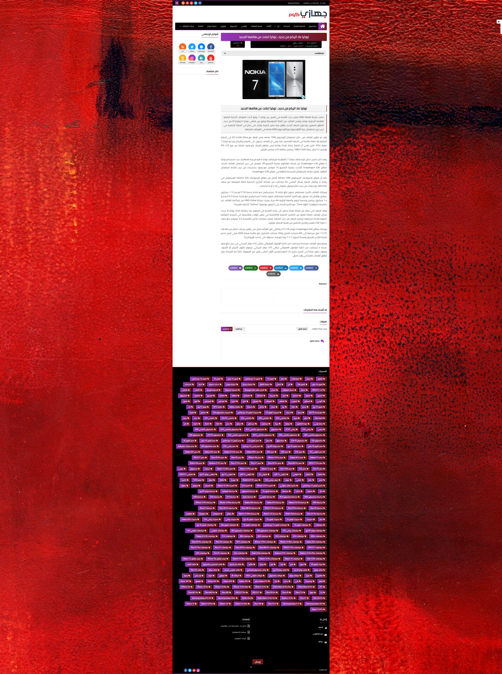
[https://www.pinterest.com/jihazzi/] (181, 670)
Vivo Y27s (272, 603)
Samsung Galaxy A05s (226, 598)
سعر (268, 440)
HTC (321, 586)
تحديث (288, 412)
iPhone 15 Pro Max (241, 586)
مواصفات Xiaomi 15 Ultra (242, 558)
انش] (234, 401)
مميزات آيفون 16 (272, 519)
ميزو (302, 564)
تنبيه (295, 418)
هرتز (308, 575)
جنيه (185, 418)
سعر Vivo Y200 (286, 468)
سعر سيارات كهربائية (186, 446)
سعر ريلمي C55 (229, 446)
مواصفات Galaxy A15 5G (205, 536)
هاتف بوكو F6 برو (280, 570)
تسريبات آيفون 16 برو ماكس (248, 412)
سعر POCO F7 (199, 457)
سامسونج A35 (194, 435)
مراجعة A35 (215, 497)
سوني (180, 468)
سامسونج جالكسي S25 (237, 435)
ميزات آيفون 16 (317, 564)
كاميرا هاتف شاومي (288, 485)
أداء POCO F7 (317, 390)
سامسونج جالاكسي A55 (313, 435)
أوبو (196, 401)
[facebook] (200, 3)
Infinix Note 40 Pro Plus (282, 586)
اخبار (289, 46)
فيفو (211, 480)
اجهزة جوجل (212, 26)
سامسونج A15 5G (214, 435)
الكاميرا (197, 395)
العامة (200, 26)
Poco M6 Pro (210, 592)
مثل (321, 491)
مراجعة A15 (231, 497)
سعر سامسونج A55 (208, 446)
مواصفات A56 (245, 536)
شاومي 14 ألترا (280, 474)
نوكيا (262, 564)
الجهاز (308, 395)
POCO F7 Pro (241, 592)
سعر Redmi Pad (196, 463)
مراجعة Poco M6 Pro (250, 508)
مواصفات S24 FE (220, 553)
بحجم (304, 407)
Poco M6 (225, 592)
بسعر (273, 407)
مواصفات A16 (280, 536)
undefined (239, 328)
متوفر (183, 485)
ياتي (296, 581)
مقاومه (189, 513)
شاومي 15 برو (227, 474)
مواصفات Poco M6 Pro (268, 547)
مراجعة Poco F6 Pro (295, 508)
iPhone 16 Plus (221, 586)
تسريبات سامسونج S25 (221, 412)
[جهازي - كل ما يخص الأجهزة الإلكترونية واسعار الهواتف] (308, 14)
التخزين (320, 395)
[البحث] (177, 3)
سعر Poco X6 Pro (274, 463)
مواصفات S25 (201, 553)
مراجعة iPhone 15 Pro (204, 502)
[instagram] (198, 670)
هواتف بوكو (294, 575)
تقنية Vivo (319, 418)
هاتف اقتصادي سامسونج (212, 564)
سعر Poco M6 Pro (295, 463)
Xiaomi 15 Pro (317, 609)
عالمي (298, 480)
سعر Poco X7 (256, 463)
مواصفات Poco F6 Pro (200, 541)
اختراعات (286, 26)
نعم (291, 564)
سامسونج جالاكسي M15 (262, 435)
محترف (310, 491)
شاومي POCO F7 (186, 474)
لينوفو (195, 485)
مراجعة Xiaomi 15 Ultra (248, 513)
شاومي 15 (263, 474)
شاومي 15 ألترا (246, 474)
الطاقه (234, 395)
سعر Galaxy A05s (253, 452)
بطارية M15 (217, 407)
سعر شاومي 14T (316, 452)
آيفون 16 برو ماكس (199, 378)
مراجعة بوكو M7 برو (207, 491)
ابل (278, 26)
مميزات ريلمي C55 (211, 519)
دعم (228, 423)
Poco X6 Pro (318, 598)
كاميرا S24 (246, 485)
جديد (196, 418)
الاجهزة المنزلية (231, 390)
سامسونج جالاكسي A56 (288, 435)
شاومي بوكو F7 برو (207, 474)
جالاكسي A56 (264, 418)
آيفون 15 (270, 378)
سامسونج (312, 26)
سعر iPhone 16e (255, 457)
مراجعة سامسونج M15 (288, 497)
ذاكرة (207, 423)
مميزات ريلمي (231, 519)
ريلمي (320, 429)
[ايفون (320, 378)
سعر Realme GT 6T (216, 463)
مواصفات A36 (263, 536)
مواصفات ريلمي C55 (291, 530)
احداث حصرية (298, 46)
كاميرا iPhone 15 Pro (265, 485)
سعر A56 (270, 452)
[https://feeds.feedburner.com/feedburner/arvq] (177, 670)
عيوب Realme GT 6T (250, 480)
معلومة (202, 513)
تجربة (300, 412)
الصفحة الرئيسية (312, 46)
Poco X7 (303, 598)
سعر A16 (298, 452)
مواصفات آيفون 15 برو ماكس (276, 525)
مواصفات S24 (239, 553)
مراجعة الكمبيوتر (248, 491)
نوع (272, 564)
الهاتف (282, 401)
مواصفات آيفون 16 (250, 525)
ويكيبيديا (309, 581)
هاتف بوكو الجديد (300, 570)
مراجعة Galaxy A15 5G (297, 502)
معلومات (216, 513)
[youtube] (191, 3)
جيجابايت (265, 423)
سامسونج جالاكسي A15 (255, 429)
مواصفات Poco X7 (222, 547)
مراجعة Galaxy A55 (252, 502)
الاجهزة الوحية (299, 26)
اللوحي (320, 401)
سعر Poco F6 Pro (218, 457)
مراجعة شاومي (266, 497)
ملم (321, 519)
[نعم (282, 378)
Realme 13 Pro (287, 598)
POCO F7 (256, 592)
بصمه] (250, 407)
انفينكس (208, 401)
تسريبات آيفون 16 (272, 412)
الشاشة (260, 395)
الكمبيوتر (233, 26)
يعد (276, 581)
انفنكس (221, 401)
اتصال (279, 384)
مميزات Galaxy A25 (189, 519)
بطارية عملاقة (234, 407)
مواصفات (319, 525)
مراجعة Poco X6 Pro (227, 508)
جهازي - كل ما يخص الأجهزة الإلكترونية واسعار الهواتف (295, 670)
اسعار (303, 390)
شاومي (244, 26)
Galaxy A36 (228, 581)
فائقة (222, 480)
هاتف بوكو (318, 570)
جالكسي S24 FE (228, 418)
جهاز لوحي (318, 423)
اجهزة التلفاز (265, 384)
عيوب (287, 480)
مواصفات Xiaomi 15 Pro (268, 558)
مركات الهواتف (188, 26)
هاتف (251, 564)
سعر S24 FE (318, 468)
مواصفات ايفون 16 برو (205, 525)
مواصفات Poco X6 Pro (244, 547)
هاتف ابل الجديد (235, 564)
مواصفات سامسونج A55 (241, 530)
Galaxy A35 (243, 581)
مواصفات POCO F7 (315, 547)
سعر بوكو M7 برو (274, 446)
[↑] (251, 667)
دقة (217, 423)
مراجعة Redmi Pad (293, 513)
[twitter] (196, 3)
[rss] (183, 3)
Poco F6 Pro (270, 592)
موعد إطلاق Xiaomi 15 (192, 558)
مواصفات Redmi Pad (260, 553)
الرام (284, 395)
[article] (249, 297)
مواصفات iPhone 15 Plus (289, 541)
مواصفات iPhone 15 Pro (264, 541)
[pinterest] (187, 3)
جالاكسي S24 (246, 418)
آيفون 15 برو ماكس (252, 378)
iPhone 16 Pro (202, 586)
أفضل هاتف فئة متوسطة (254, 390)
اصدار (273, 390)
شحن (321, 480)
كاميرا (308, 192)
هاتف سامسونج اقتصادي (256, 570)
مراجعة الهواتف (228, 491)
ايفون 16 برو (318, 407)
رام (185, 423)
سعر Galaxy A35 (191, 452)
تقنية (192, 412)
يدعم (286, 581)
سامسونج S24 (317, 440)
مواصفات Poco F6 (222, 541)
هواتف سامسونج (276, 575)
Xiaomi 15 (190, 603)
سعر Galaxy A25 (211, 452)
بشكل (262, 407)
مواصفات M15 (242, 541)
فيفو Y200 (197, 480)
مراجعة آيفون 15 (268, 491)
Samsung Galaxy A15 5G (201, 598)
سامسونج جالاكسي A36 (204, 429)
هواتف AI (235, 575)
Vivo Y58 (257, 603)
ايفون (185, 401)
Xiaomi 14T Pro (207, 603)
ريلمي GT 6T (290, 429)
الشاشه (247, 395)
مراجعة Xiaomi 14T (271, 513)
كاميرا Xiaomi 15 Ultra (226, 485)
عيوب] (233, 480)
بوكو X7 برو (202, 407)
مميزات (310, 519)
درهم (239, 423)
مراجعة (285, 491)
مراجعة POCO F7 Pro (273, 508)
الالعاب (184, 390)
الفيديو (210, 395)
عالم (310, 480)
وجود (186, 575)
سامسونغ (280, 440)
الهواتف (269, 401)
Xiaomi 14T (224, 603)
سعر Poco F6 (236, 457)
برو (283, 407)
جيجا (276, 423)
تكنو (306, 418)
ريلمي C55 (306, 429)
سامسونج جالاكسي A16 (230, 429)
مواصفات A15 (298, 536)
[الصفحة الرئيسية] (322, 26)
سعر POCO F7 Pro (316, 463)
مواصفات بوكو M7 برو (314, 530)
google (198, 581)
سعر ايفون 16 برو (294, 446)
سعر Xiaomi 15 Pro (247, 468)
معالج (229, 513)
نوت (281, 564)
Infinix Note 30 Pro (305, 586)
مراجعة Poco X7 (206, 508)
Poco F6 (286, 592)
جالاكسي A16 (281, 418)
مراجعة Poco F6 (316, 508)
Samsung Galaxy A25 (314, 603)
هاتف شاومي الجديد (232, 570)
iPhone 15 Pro (260, 586)
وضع (321, 581)
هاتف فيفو (213, 570)
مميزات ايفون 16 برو (251, 519)
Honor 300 (185, 581)
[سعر (308, 378)
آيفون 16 (217, 378)
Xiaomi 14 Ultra (241, 603)
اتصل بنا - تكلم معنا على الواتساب (314, 2)
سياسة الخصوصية (294, 2)
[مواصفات (295, 378)
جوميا (287, 423)
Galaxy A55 (212, 581)
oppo (311, 592)
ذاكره (196, 423)
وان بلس (198, 575)
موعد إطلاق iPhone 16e (217, 558)
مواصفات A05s (317, 536)
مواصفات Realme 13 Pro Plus (311, 553)
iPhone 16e (185, 586)
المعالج (307, 401)
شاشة (320, 474)
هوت (210, 575)
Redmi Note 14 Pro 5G (266, 598)
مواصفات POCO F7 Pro (292, 547)
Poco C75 (299, 592)
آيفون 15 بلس (233, 378)
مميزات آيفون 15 (293, 519)
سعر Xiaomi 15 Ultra (225, 468)
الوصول (256, 401)
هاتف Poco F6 (196, 570)
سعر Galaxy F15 (316, 457)
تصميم (203, 412)
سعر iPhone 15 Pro (275, 457)
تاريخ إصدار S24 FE (316, 412)
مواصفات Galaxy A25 (314, 541)
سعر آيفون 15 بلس (208, 440)
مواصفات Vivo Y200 (315, 558)
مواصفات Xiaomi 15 (292, 558)
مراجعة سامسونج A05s (313, 497)
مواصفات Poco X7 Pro (199, 547)
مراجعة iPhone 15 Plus (229, 502)
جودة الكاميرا (302, 423)
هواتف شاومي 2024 (254, 575)
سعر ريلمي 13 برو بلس (251, 446)
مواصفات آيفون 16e (228, 525)
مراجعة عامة (248, 497)
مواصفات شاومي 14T (195, 530)
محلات (297, 491)
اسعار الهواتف (256, 26)
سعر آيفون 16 (188, 440)
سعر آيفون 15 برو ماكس (232, 440)
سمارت (207, 468)
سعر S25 (302, 468)
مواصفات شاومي (217, 530)
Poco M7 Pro (193, 592)
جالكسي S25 (210, 418)
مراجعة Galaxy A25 (274, 502)
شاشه (308, 474)
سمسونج (193, 468)
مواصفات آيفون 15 (301, 525)
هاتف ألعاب (191, 564)
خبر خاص (251, 423)
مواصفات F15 (227, 536)
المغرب (294, 401)
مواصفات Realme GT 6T (284, 553)
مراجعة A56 (318, 502)
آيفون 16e (301, 384)
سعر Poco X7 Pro (237, 463)
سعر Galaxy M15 (296, 457)
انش (244, 401)
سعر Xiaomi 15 (267, 468)
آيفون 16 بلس (317, 384)
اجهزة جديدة (248, 384)
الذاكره (296, 395)
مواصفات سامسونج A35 (266, 530)
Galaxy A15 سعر (261, 581)
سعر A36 (284, 452)
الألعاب (268, 26)
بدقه (293, 407)
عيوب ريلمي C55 (271, 480)
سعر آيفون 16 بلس (315, 446)
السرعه (273, 395)
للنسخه (208, 485)
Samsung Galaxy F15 (291, 603)
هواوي (223, 26)
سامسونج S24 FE (298, 440)
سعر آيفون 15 (253, 440)
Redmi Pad (246, 598)
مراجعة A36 (198, 497)
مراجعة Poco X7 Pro (315, 513)
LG (322, 592)
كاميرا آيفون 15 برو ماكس (313, 485)
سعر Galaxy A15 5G (231, 452)
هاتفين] (320, 575)
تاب (189, 407)
